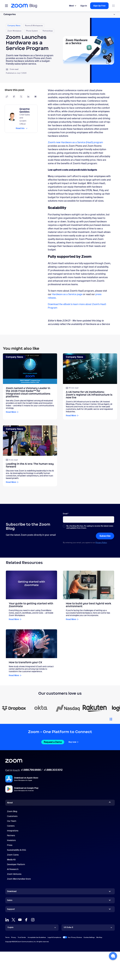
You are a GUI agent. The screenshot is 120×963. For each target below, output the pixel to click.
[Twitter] (13, 920)
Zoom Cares (13, 854)
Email (65, 514)
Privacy (13, 937)
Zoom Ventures (14, 874)
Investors (11, 840)
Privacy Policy (101, 542)
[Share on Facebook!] (14, 96)
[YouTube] (20, 920)
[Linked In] (7, 920)
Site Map (99, 937)
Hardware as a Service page (67, 294)
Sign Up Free (99, 5)
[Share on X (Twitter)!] (21, 96)
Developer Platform (16, 864)
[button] (113, 956)
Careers (10, 826)
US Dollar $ (68, 927)
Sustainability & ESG (16, 850)
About (10, 802)
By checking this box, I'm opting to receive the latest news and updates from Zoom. (89, 527)
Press (9, 845)
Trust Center (22, 937)
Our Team (11, 821)
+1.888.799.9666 (31, 770)
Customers (12, 816)
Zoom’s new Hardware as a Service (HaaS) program (75, 142)
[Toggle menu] (6, 6)
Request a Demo (53, 742)
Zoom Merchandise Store (19, 879)
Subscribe (105, 535)
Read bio (20, 128)
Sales (9, 900)
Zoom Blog (12, 811)
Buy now (72, 742)
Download (12, 891)
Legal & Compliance (54, 937)
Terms (7, 937)
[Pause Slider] (111, 718)
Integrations (12, 830)
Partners (11, 835)
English (10, 927)
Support (11, 910)
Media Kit (11, 859)
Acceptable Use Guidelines (37, 937)
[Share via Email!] (35, 96)
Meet (71, 5)
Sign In (83, 5)
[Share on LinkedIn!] (28, 96)
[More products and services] (113, 6)
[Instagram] (33, 920)
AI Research (12, 869)
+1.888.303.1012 (53, 770)
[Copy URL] (7, 96)
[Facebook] (26, 920)
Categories (10, 14)
